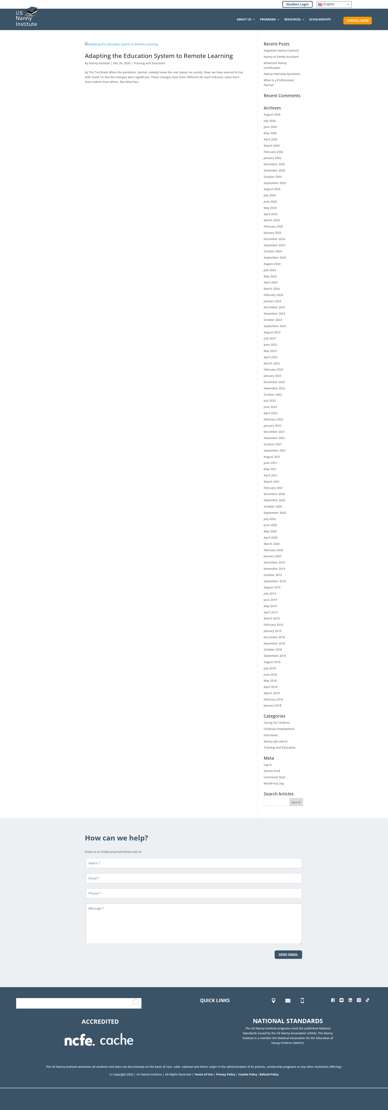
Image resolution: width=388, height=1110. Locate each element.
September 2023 (275, 326)
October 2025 (273, 177)
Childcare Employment (279, 729)
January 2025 (272, 233)
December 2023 (274, 307)
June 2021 (270, 463)
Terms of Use (203, 1074)
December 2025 (274, 164)
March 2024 (272, 289)
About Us (244, 19)
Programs (268, 19)
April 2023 (270, 357)
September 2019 (275, 581)
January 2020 (272, 556)
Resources (292, 19)
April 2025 (270, 214)
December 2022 (274, 382)
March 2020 (272, 544)
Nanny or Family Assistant (281, 57)
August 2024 (272, 264)
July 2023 (270, 338)
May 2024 (270, 276)
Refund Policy (269, 1074)
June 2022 (270, 407)
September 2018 (275, 656)
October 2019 (273, 575)
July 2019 (270, 593)
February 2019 (273, 625)
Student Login (297, 4)
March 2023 (272, 363)
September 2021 (275, 450)
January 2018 (272, 705)
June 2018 (270, 674)
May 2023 (270, 351)
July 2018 (270, 668)
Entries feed (272, 771)
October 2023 (273, 320)
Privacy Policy (225, 1074)
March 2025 (272, 220)
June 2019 (270, 600)
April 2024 (270, 282)
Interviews (271, 735)
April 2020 (270, 537)
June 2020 (270, 525)
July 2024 (270, 270)
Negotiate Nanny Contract (281, 50)
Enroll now (358, 20)
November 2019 (274, 569)
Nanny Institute (99, 63)
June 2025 (270, 201)
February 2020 (273, 550)
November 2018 (274, 643)
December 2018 (274, 637)
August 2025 (272, 189)
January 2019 (272, 631)
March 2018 (272, 693)
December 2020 (274, 494)
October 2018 (273, 649)
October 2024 (273, 251)
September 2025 (275, 183)
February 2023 (273, 369)
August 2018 (272, 662)
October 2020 (273, 506)
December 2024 (274, 239)
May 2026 (270, 133)
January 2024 (272, 301)
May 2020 (270, 531)
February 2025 (273, 226)
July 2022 (270, 400)
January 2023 (272, 376)
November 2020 (274, 500)
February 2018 (273, 699)
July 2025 (270, 195)
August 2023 (272, 332)
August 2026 (272, 114)
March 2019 (272, 618)
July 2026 (270, 121)
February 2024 (273, 295)
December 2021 (274, 432)
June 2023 (270, 344)
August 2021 (272, 457)
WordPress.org (274, 783)
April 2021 (270, 475)
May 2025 (270, 208)
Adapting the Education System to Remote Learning (159, 56)
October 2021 (273, 444)
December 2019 (274, 562)
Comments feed (274, 777)
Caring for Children (277, 723)
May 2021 (270, 469)
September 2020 (275, 513)
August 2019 (272, 587)
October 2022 (273, 394)
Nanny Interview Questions (282, 74)
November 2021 (274, 438)
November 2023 (274, 313)
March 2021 (272, 481)
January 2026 (272, 158)
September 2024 (275, 257)
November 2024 (274, 245)
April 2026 (270, 139)
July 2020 (270, 519)
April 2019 (270, 612)
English (328, 4)
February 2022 (273, 419)
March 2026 (272, 145)
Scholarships (320, 19)
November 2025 (274, 170)
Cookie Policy (247, 1074)
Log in (268, 765)
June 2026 (270, 127)
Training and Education (149, 63)
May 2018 (270, 680)
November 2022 (274, 388)
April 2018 (270, 687)
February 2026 (273, 152)
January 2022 (272, 426)
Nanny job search (276, 741)
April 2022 (270, 413)
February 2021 (273, 488)
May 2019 (270, 606)
